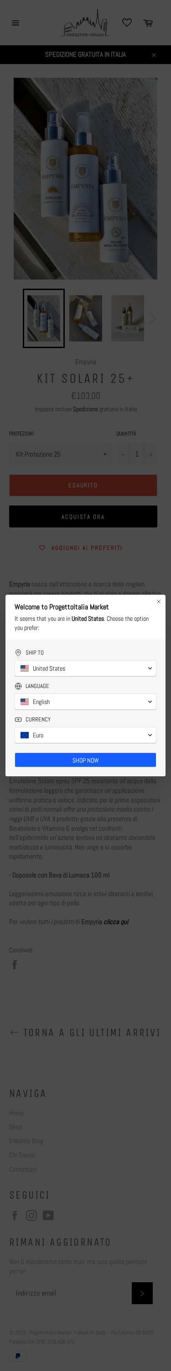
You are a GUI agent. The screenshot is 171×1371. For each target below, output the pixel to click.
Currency (38, 719)
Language (37, 686)
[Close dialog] (159, 602)
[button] (85, 668)
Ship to (35, 652)
